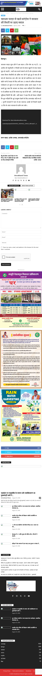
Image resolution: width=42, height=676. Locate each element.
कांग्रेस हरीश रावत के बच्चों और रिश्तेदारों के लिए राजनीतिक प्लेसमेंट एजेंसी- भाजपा (32, 158)
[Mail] (18, 180)
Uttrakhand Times (7, 25)
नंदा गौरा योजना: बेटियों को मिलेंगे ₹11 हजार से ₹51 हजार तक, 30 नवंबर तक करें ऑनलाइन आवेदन (19, 566)
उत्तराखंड (7, 13)
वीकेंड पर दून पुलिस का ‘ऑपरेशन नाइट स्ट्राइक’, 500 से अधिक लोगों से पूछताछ (19, 563)
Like (38, 448)
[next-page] (22, 205)
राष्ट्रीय (2, 655)
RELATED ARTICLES (14, 185)
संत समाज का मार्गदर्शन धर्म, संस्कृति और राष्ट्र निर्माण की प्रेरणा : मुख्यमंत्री (18, 574)
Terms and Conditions (18, 671)
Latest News (5, 555)
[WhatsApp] (16, 30)
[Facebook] (3, 30)
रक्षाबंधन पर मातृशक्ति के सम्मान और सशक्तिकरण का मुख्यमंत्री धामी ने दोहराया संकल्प (7, 200)
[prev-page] (20, 205)
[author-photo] (21, 169)
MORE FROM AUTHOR (27, 185)
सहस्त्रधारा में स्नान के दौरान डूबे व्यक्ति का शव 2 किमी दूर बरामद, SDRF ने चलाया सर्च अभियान (20, 559)
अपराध (2, 652)
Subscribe (37, 456)
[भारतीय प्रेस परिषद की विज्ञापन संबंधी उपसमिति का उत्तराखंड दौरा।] (34, 193)
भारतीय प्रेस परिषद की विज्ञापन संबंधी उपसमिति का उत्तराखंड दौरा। (34, 200)
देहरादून (2, 647)
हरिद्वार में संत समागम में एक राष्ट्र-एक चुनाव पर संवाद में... (26, 543)
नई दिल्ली (3, 658)
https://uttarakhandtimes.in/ (21, 177)
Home (2, 13)
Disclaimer (28, 671)
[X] (7, 30)
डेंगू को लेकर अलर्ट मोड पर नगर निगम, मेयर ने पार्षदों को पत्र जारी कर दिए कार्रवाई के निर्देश (9, 158)
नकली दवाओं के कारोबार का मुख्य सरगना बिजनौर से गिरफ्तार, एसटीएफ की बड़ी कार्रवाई (19, 571)
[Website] (23, 180)
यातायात (3, 650)
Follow (37, 452)
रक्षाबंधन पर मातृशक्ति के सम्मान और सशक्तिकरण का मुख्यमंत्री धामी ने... (18, 494)
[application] (21, 122)
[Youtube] (29, 180)
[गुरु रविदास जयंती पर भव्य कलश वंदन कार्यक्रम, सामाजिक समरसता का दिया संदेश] (21, 193)
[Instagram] (16, 180)
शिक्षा (2, 661)
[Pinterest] (12, 30)
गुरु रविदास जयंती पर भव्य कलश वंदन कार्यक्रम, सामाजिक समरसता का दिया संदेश (21, 200)
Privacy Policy (6, 671)
